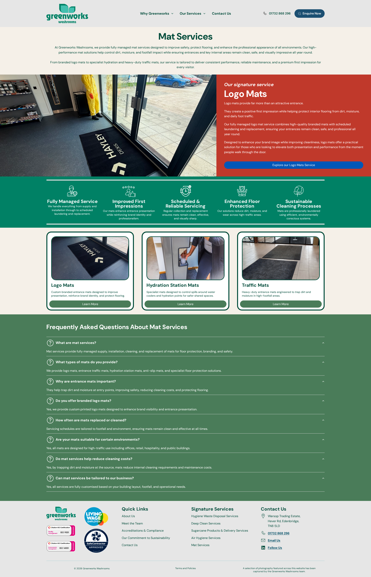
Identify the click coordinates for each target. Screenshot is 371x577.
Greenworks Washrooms (96, 568)
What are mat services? (76, 342)
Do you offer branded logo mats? (83, 400)
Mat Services (200, 545)
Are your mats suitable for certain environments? (98, 439)
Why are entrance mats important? (86, 381)
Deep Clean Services (205, 523)
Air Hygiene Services (205, 538)
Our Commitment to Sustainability (146, 538)
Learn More (90, 304)
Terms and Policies (185, 568)
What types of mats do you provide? (87, 362)
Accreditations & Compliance (143, 531)
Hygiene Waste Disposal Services (214, 516)
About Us (128, 516)
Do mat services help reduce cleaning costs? (94, 459)
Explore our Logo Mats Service (293, 165)
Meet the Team (132, 523)
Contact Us (130, 545)
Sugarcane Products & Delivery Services (219, 531)
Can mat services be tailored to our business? (95, 478)
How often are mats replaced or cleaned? (91, 420)
